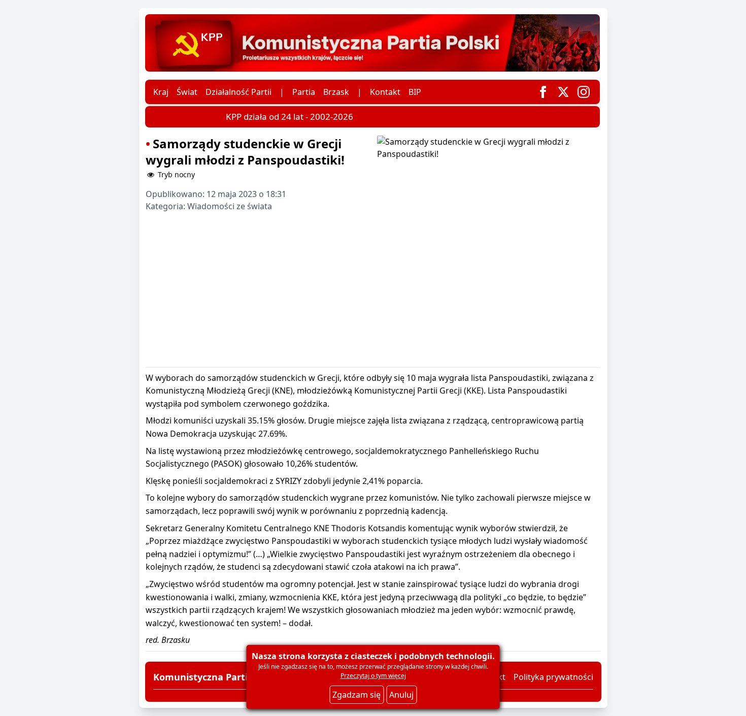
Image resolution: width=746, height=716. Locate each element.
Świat (187, 91)
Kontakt (385, 91)
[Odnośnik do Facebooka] (543, 92)
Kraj (160, 91)
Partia (303, 91)
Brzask (336, 91)
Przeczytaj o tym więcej (373, 675)
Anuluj (401, 694)
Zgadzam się (356, 694)
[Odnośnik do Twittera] (563, 92)
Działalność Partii (239, 91)
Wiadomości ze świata (229, 206)
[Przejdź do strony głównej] (372, 43)
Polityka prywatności (553, 676)
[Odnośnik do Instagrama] (584, 92)
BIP (415, 91)
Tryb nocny (175, 174)
